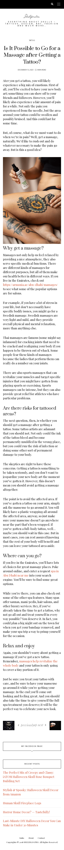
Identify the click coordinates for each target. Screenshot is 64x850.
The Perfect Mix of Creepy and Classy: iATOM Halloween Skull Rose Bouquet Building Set (28, 777)
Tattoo (32, 40)
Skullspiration (32, 16)
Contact (41, 838)
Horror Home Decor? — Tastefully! (26, 812)
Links (21, 838)
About (31, 838)
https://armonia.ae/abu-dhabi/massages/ (30, 285)
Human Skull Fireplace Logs (22, 803)
